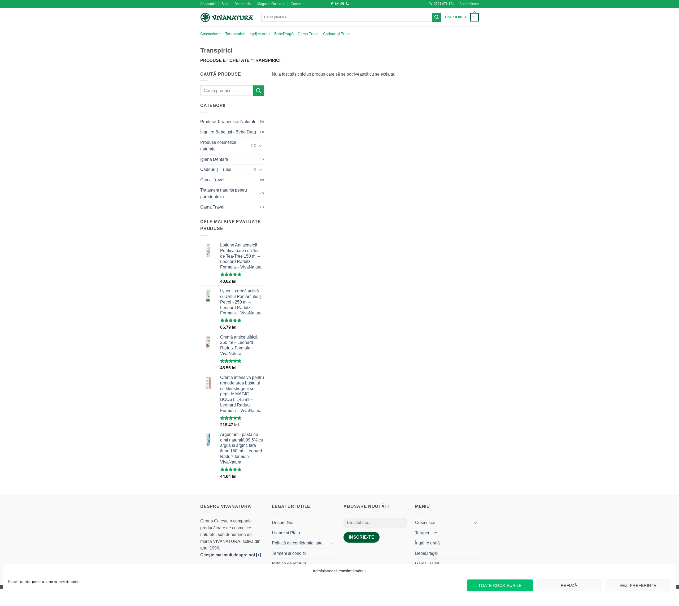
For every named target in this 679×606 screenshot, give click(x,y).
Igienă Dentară (214, 159)
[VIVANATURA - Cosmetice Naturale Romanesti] (226, 17)
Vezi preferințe (638, 585)
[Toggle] (261, 145)
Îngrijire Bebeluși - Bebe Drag (228, 132)
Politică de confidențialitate (297, 543)
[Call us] (347, 4)
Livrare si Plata (286, 533)
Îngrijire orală (260, 34)
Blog (224, 4)
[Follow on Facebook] (331, 4)
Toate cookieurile (500, 585)
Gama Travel (308, 34)
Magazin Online (269, 4)
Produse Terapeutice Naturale (228, 121)
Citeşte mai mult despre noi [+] (230, 555)
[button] (469, 4)
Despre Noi (242, 4)
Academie (208, 4)
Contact (297, 4)
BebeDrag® (284, 34)
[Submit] (436, 17)
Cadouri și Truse (337, 34)
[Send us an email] (342, 4)
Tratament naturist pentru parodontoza (223, 193)
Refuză (569, 585)
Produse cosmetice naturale (218, 146)
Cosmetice (209, 34)
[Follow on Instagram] (336, 4)
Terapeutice (235, 34)
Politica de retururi (289, 563)
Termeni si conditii (289, 553)
